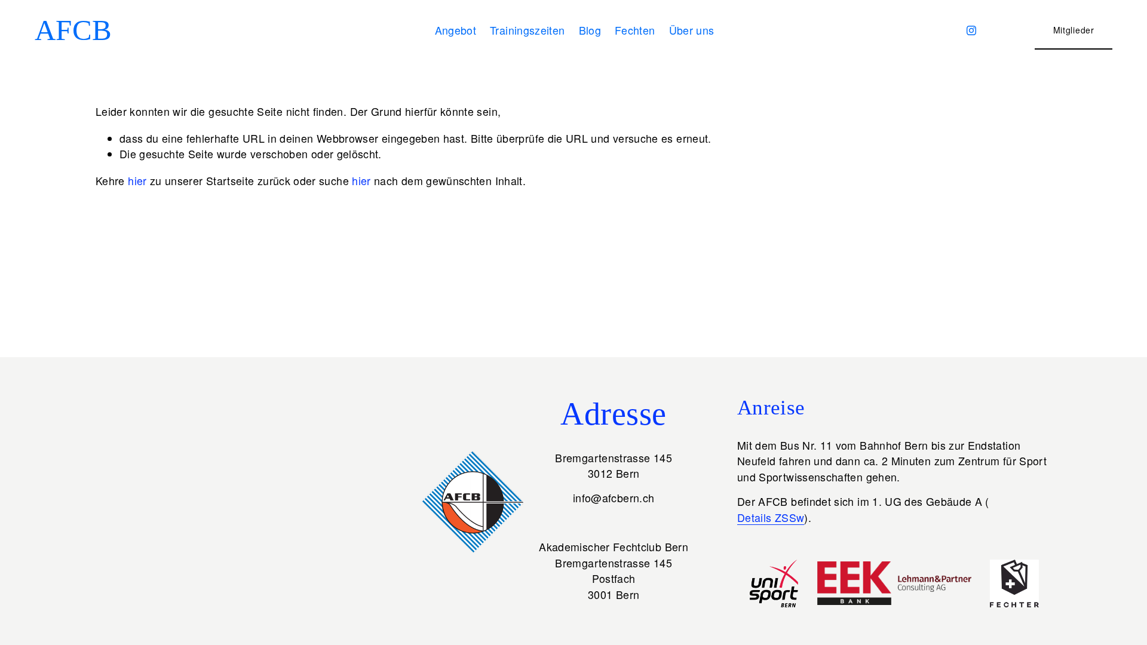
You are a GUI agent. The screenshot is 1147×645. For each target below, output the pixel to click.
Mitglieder (1073, 30)
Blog (590, 30)
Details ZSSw (770, 517)
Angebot (456, 30)
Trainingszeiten (527, 30)
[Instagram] (971, 30)
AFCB (73, 30)
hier (137, 180)
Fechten (635, 30)
